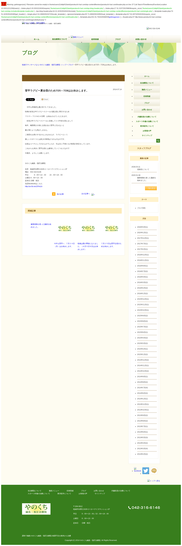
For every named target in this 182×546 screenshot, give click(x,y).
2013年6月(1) (142, 432)
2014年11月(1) (143, 366)
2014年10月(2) (143, 371)
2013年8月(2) (142, 421)
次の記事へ (85, 194)
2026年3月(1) (142, 227)
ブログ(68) (141, 208)
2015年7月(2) (142, 327)
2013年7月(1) (142, 426)
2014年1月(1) (142, 399)
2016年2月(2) (142, 288)
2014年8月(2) (142, 382)
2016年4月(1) (142, 277)
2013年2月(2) (142, 454)
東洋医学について (147, 126)
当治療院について (147, 83)
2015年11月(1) (143, 305)
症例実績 (146, 96)
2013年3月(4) (142, 449)
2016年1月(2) (142, 294)
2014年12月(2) (143, 360)
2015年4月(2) (142, 338)
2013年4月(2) (142, 443)
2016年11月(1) (143, 260)
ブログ (70, 65)
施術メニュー (147, 90)
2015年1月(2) (142, 354)
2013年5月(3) (142, 438)
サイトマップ (147, 135)
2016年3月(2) (142, 282)
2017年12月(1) (143, 238)
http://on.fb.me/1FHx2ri (33, 186)
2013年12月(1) (143, 404)
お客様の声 (147, 131)
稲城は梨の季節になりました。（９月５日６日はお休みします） (88, 246)
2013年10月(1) (143, 410)
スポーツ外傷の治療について (147, 121)
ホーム (146, 76)
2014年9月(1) (142, 377)
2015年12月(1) (143, 299)
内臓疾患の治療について (147, 117)
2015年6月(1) (142, 332)
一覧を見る (151, 188)
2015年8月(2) (142, 321)
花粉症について (143, 169)
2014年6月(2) (142, 393)
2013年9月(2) (142, 415)
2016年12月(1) (143, 255)
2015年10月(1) (143, 310)
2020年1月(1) (142, 233)
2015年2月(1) (142, 349)
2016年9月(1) (142, 266)
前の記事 (60, 194)
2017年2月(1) (142, 249)
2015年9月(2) (142, 316)
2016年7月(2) (142, 271)
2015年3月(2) (142, 343)
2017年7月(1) (142, 244)
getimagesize (114, 17)
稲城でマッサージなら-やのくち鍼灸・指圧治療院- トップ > (45, 65)
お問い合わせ (147, 110)
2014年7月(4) (142, 388)
